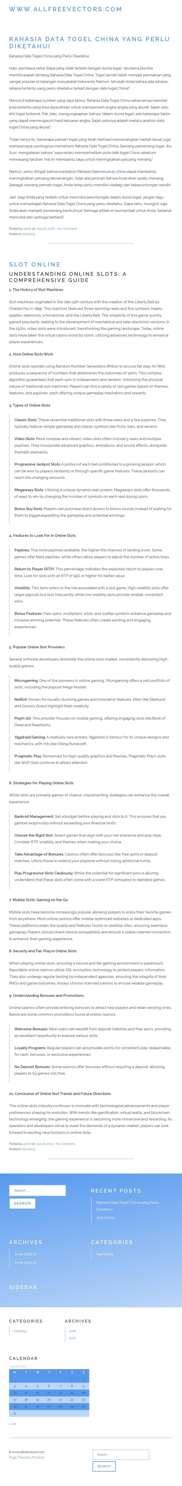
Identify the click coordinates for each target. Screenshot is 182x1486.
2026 (72, 1331)
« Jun (12, 1424)
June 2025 (23, 1262)
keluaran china (113, 171)
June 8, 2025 (44, 1144)
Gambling (28, 234)
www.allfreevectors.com (65, 9)
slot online (35, 264)
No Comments (67, 228)
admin (27, 228)
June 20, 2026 (45, 228)
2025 (72, 1338)
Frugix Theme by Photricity (26, 1457)
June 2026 (23, 1254)
